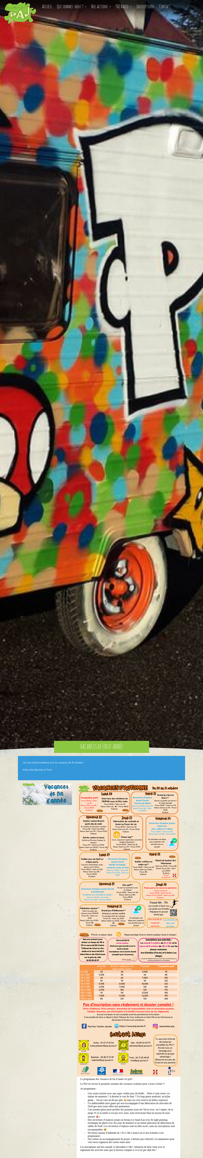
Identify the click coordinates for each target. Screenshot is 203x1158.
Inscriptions (145, 6)
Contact (164, 6)
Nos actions (99, 6)
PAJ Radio (122, 6)
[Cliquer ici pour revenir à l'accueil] (18, 10)
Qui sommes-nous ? (70, 6)
